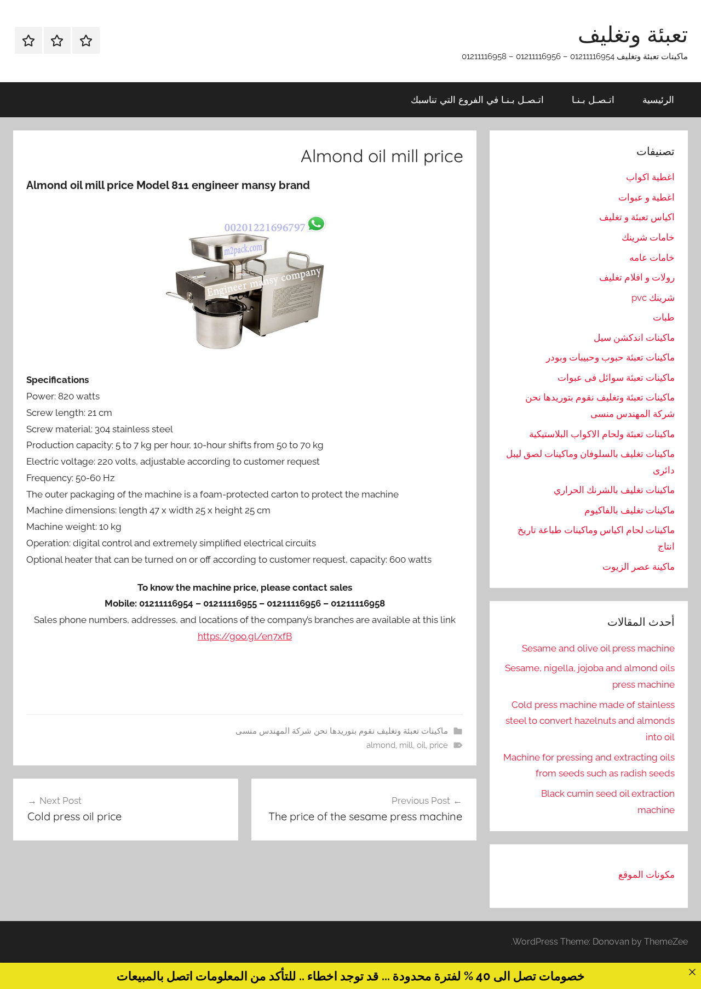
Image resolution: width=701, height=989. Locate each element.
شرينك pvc (653, 297)
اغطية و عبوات (646, 197)
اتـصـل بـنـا (593, 99)
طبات (664, 317)
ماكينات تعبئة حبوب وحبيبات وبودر (610, 357)
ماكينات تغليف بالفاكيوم (629, 510)
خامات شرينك (648, 237)
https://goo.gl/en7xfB (245, 636)
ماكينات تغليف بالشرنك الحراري (614, 489)
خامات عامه (652, 257)
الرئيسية (658, 99)
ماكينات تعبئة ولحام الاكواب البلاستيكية (602, 433)
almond (380, 745)
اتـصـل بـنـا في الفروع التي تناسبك (477, 99)
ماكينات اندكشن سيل (634, 337)
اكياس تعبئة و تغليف (637, 216)
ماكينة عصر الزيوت (638, 566)
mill (406, 745)
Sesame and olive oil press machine (598, 648)
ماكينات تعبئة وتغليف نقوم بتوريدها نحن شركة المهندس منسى (341, 731)
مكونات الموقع (646, 874)
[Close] (692, 972)
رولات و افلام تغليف (637, 277)
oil (421, 745)
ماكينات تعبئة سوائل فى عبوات (616, 377)
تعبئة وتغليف (633, 34)
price (438, 745)
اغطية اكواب (650, 176)
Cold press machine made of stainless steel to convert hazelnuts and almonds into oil (590, 721)
